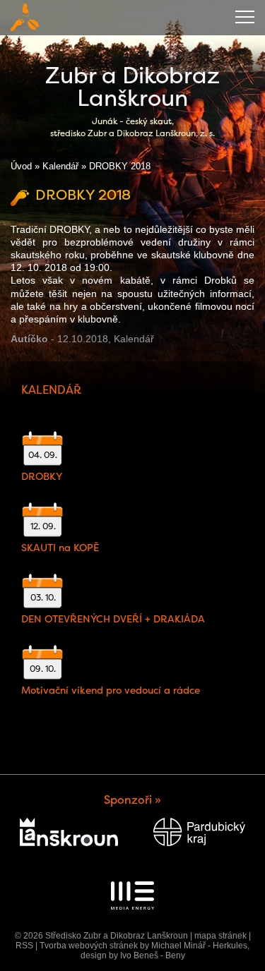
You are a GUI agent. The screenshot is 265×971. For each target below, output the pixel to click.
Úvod (21, 166)
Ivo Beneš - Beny (152, 955)
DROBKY (41, 476)
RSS (24, 946)
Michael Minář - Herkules (199, 946)
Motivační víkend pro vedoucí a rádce (110, 690)
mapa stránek (220, 936)
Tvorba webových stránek (89, 946)
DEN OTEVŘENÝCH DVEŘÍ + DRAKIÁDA (113, 619)
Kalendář (60, 166)
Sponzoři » (132, 799)
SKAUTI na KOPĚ (60, 547)
